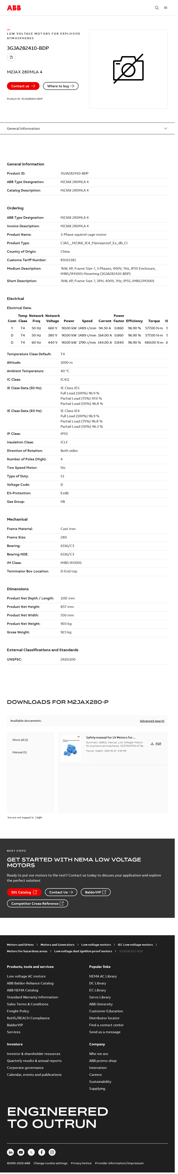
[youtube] (20, 1152)
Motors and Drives (20, 945)
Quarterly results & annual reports (34, 1060)
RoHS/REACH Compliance (28, 1018)
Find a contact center (106, 1025)
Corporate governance (25, 1067)
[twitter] (31, 1152)
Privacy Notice (81, 1163)
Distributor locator (104, 1018)
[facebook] (41, 1152)
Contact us (20, 86)
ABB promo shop (103, 1060)
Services (13, 1032)
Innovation (98, 1067)
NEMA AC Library (103, 976)
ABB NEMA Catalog (22, 990)
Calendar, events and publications (34, 1074)
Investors (15, 1044)
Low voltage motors (96, 945)
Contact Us (58, 892)
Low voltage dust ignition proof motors (83, 951)
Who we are (98, 1053)
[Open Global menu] (165, 8)
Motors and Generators (57, 945)
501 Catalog (21, 892)
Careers (95, 1074)
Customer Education (106, 1011)
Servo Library (100, 997)
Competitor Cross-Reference (35, 903)
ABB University (101, 1004)
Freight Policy (18, 1011)
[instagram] (52, 1152)
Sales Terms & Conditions (27, 1004)
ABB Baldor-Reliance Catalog (30, 983)
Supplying (97, 1088)
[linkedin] (10, 1152)
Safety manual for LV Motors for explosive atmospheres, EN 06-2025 (112, 739)
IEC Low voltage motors (135, 945)
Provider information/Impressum (119, 1163)
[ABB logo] (14, 8)
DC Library (97, 983)
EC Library (97, 990)
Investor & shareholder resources (33, 1053)
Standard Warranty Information (32, 997)
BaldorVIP (93, 892)
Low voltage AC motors (26, 976)
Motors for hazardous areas (27, 951)
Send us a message (104, 1032)
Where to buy (58, 86)
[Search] (157, 8)
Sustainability (100, 1081)
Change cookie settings (51, 1163)
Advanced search (152, 721)
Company (97, 1044)
